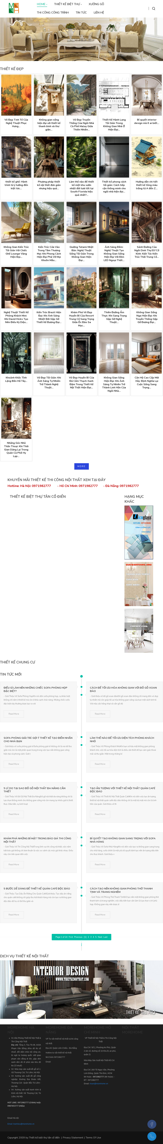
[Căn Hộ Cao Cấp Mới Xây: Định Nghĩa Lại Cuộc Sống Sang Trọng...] (147, 353)
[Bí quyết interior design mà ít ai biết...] (147, 95)
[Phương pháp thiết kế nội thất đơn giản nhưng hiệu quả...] (49, 157)
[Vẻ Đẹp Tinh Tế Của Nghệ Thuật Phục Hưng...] (16, 95)
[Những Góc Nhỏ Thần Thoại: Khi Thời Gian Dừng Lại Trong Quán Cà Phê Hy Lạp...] (16, 418)
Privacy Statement (73, 1137)
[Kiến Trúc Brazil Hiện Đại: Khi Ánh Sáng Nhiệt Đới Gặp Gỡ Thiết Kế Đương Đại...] (49, 287)
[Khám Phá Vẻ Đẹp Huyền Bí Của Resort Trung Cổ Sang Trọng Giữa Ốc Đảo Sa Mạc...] (82, 287)
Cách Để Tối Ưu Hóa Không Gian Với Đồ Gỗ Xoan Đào (123, 689)
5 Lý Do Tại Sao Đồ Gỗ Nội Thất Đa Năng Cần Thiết (34, 790)
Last (105, 937)
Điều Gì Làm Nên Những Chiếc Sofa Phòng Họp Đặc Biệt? (35, 689)
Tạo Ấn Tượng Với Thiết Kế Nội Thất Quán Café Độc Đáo (122, 790)
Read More (14, 713)
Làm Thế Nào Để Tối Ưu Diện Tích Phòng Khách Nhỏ (122, 739)
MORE (82, 466)
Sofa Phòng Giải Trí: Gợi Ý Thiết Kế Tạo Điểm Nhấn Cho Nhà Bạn (38, 739)
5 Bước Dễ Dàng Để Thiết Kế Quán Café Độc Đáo (37, 888)
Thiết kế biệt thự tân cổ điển (44, 1137)
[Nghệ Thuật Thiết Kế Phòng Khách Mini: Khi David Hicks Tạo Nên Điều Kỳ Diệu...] (16, 287)
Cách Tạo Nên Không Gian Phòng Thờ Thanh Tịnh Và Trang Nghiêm (121, 890)
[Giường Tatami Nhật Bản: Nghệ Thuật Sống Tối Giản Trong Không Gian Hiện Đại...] (82, 222)
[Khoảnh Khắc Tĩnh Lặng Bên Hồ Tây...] (16, 353)
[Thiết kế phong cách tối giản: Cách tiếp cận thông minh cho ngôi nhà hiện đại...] (114, 157)
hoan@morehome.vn (99, 1084)
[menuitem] (42, 4)
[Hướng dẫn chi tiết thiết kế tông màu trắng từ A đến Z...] (147, 157)
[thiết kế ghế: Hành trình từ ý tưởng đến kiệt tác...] (16, 157)
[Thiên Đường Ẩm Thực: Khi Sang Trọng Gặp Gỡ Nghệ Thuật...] (114, 287)
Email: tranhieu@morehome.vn (20, 1124)
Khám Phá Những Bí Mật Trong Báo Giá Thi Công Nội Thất (37, 840)
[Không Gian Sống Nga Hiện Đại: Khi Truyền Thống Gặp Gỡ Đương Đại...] (147, 287)
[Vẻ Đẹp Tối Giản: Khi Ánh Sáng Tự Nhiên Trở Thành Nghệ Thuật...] (49, 353)
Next (100, 937)
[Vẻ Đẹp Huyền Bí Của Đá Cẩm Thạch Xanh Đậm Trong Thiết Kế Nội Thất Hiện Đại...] (82, 353)
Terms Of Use (93, 1137)
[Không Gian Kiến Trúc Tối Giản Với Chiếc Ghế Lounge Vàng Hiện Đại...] (16, 222)
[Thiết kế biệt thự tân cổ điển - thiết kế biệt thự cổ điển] (13, 8)
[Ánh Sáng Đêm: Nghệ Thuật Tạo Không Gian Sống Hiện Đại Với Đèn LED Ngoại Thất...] (114, 222)
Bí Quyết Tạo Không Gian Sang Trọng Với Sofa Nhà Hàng (123, 840)
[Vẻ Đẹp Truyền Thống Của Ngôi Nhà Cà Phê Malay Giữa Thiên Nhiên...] (82, 95)
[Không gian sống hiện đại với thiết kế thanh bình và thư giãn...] (49, 95)
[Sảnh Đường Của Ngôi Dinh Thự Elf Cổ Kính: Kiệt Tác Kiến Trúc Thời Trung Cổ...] (147, 222)
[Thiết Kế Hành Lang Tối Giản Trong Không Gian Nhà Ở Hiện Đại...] (114, 95)
